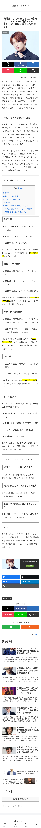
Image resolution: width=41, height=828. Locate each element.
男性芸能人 (7, 598)
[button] (33, 70)
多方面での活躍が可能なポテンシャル (18, 212)
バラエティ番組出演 (11, 199)
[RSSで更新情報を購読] (30, 627)
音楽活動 (7, 193)
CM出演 (7, 202)
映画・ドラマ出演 (10, 196)
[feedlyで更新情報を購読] (11, 627)
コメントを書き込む (20, 799)
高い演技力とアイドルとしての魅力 (17, 209)
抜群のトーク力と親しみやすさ (15, 206)
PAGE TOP (37, 801)
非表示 (20, 188)
